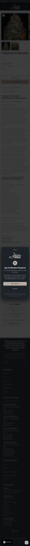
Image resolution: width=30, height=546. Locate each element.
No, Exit (15, 288)
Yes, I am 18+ (15, 283)
